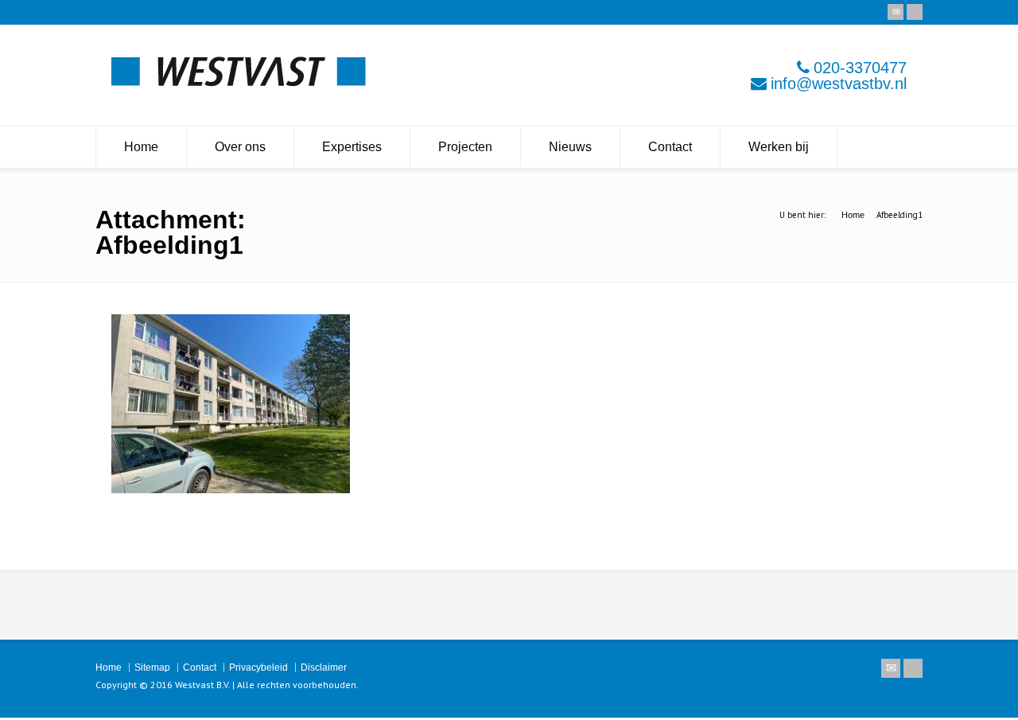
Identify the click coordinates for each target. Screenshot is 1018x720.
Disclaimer (324, 667)
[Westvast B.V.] (238, 82)
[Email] (895, 12)
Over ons (240, 147)
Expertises (352, 147)
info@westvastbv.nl (839, 83)
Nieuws (570, 147)
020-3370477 (860, 67)
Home (141, 147)
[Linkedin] (915, 12)
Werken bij (778, 147)
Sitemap (152, 667)
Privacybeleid (258, 667)
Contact (670, 147)
